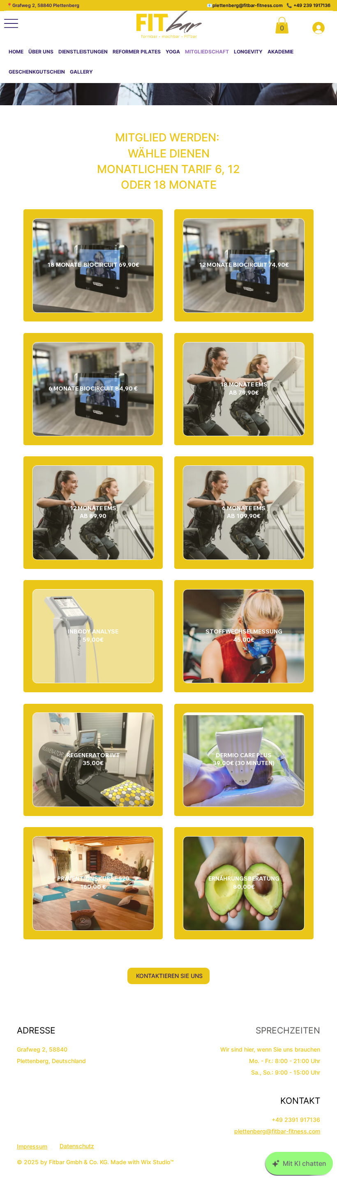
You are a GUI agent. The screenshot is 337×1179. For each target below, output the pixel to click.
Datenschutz (77, 1145)
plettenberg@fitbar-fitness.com (277, 1131)
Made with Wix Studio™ (143, 1161)
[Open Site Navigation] (11, 23)
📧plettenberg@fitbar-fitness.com (246, 5)
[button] (282, 25)
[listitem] (93, 265)
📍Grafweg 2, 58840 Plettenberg (43, 5)
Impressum (32, 1146)
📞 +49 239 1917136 (308, 5)
